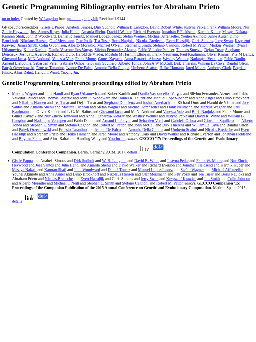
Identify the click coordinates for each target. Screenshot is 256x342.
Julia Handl (71, 32)
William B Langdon (132, 27)
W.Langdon (48, 19)
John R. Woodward (95, 98)
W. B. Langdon (114, 160)
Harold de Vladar (89, 54)
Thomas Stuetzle (189, 50)
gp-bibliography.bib (82, 19)
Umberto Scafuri (144, 68)
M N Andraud (39, 59)
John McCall (144, 125)
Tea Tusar (102, 41)
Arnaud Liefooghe (16, 63)
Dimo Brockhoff (236, 98)
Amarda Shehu (93, 32)
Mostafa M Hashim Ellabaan (127, 54)
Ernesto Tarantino (50, 68)
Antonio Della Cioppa (111, 68)
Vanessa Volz (62, 59)
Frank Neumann (165, 54)
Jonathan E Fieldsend (179, 32)
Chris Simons (202, 41)
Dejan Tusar (213, 50)
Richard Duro (63, 54)
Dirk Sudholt (104, 27)
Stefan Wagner (134, 36)
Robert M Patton (194, 45)
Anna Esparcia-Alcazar (142, 59)
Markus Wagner (222, 45)
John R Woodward (41, 36)
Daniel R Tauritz (71, 36)
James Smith (27, 45)
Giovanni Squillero (101, 63)
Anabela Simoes (79, 27)
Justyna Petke (194, 27)
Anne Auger (218, 36)
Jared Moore (196, 68)
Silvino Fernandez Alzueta (115, 50)
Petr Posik (84, 41)
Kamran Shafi (13, 36)
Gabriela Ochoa (72, 63)
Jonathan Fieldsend (236, 134)
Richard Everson (146, 32)
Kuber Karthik (35, 50)
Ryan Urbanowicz (85, 93)
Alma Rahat (23, 72)
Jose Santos (45, 165)
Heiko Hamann (172, 68)
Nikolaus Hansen (34, 41)
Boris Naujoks (123, 41)
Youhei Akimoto (193, 36)
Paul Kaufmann (192, 54)
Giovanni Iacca (14, 59)
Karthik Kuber (209, 32)
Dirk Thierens (185, 63)
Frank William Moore (224, 27)
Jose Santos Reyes (45, 32)
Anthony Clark (219, 68)
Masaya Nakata (234, 32)
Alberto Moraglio (81, 45)
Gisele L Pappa (52, 27)
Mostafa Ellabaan (75, 107)
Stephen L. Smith (43, 125)
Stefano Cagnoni (166, 45)
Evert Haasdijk (178, 41)
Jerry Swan (224, 41)
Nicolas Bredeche (150, 41)
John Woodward (87, 169)
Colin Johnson (239, 179)
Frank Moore (85, 59)
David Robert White (166, 27)
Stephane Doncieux (119, 102)
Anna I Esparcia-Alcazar (105, 116)
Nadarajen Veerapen (206, 59)
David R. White (207, 116)
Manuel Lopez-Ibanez (103, 36)
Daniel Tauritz (119, 169)
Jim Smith (212, 179)
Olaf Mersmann (62, 41)
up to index (11, 19)
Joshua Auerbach (156, 102)
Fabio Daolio (234, 59)
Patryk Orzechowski (18, 68)
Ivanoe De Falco (79, 68)
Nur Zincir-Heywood (61, 116)
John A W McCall (157, 63)
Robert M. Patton (112, 125)
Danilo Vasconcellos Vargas (70, 50)
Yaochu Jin (69, 72)
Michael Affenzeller (163, 36)
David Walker (168, 134)
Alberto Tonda (129, 63)
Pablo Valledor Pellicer (156, 50)
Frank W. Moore (209, 160)
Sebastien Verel (45, 63)
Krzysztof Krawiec (181, 179)
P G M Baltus (242, 54)
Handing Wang (47, 72)
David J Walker (119, 32)
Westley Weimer (175, 59)
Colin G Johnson (52, 45)
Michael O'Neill (109, 45)
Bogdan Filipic (30, 138)
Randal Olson (237, 63)
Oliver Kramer (218, 54)
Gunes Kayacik (110, 59)
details (132, 152)
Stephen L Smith (137, 45)
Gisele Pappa (22, 160)
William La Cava (211, 63)
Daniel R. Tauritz (132, 98)
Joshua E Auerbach (35, 54)
